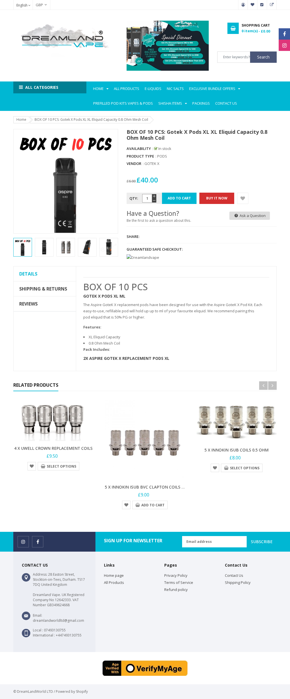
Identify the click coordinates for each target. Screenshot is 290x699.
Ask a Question (252, 215)
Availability (139, 148)
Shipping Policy (238, 582)
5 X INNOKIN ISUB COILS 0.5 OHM (236, 450)
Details (28, 274)
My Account (243, 5)
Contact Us (234, 575)
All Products (114, 582)
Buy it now (216, 198)
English (22, 5)
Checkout (262, 5)
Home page (114, 575)
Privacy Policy (175, 575)
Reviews (28, 304)
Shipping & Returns (43, 289)
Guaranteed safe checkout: (155, 249)
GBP (36, 4)
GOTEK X (151, 163)
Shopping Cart (272, 5)
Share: (133, 236)
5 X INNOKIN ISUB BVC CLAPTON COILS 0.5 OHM (151, 487)
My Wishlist (252, 5)
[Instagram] (284, 45)
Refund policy (176, 589)
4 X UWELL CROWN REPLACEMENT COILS (53, 448)
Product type (140, 156)
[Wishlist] (242, 198)
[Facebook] (284, 34)
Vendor (134, 163)
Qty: (133, 198)
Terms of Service (178, 582)
